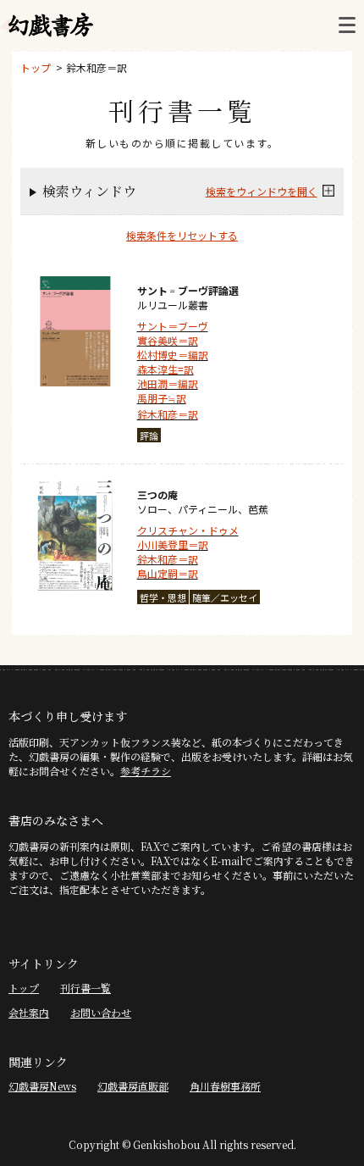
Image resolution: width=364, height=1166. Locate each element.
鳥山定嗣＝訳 (167, 573)
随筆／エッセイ (224, 597)
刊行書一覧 (85, 987)
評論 (149, 435)
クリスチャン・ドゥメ (188, 530)
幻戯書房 (50, 25)
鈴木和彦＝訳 (96, 67)
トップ (35, 67)
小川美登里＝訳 (172, 544)
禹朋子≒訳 (161, 398)
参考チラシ (145, 770)
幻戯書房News (42, 1086)
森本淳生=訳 (165, 369)
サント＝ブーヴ (172, 326)
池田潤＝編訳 (167, 383)
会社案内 (28, 1012)
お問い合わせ (100, 1012)
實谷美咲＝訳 (167, 340)
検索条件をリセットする (182, 235)
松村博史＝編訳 (172, 354)
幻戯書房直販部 (132, 1086)
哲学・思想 (163, 597)
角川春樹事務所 (225, 1086)
